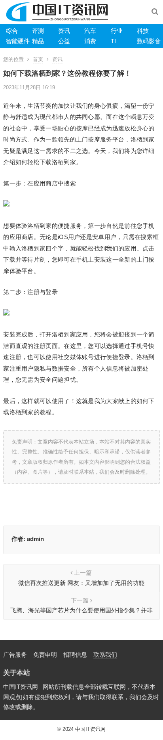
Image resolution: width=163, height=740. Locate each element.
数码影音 (149, 41)
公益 (64, 41)
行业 (117, 30)
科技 (143, 30)
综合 (12, 30)
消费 (90, 41)
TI (113, 41)
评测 (38, 30)
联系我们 (105, 654)
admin (35, 538)
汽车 (90, 30)
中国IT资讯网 (90, 729)
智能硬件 (18, 41)
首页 (38, 59)
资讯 (64, 30)
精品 (38, 41)
